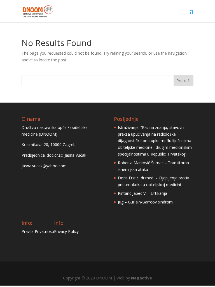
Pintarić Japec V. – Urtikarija (142, 193)
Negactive (141, 278)
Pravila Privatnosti (38, 231)
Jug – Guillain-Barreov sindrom (145, 202)
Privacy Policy (66, 231)
